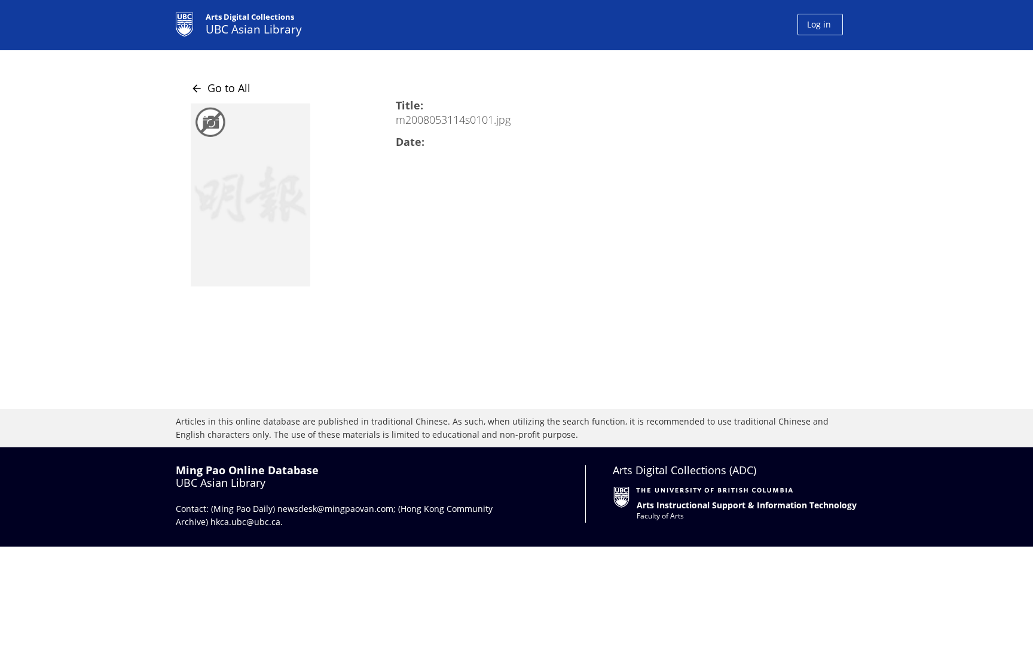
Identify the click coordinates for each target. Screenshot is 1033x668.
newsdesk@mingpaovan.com (335, 508)
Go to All (220, 88)
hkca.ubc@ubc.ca (245, 521)
